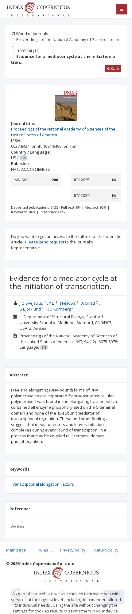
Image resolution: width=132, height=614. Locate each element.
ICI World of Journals (29, 33)
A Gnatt (88, 303)
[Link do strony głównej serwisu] (38, 8)
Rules (43, 550)
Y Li (52, 303)
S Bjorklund (30, 309)
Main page (16, 550)
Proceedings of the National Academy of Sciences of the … (66, 42)
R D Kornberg (58, 309)
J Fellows (68, 303)
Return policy (106, 550)
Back (114, 68)
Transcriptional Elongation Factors (42, 484)
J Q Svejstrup (31, 303)
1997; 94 (28, 51)
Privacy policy (72, 550)
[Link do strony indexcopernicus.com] (66, 574)
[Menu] (121, 9)
